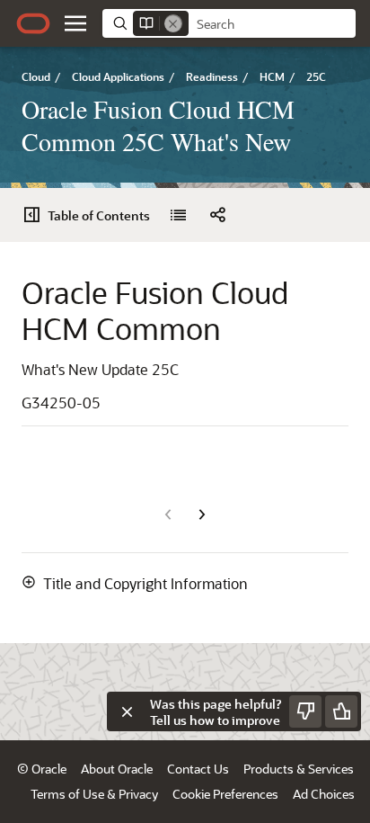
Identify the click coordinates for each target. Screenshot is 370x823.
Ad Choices (324, 793)
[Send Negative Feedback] (305, 711)
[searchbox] (272, 24)
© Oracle (41, 768)
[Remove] (173, 23)
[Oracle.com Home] (33, 23)
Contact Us (198, 768)
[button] (75, 23)
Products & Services (298, 768)
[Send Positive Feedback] (341, 711)
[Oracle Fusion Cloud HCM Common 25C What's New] (178, 215)
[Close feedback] (126, 711)
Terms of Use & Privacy (94, 793)
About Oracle (117, 768)
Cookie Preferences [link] (225, 793)
